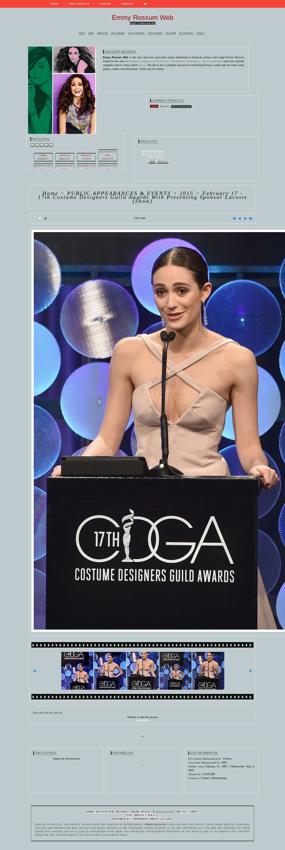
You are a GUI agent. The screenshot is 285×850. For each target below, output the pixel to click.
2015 (187, 193)
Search (200, 33)
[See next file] (245, 218)
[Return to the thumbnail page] (34, 218)
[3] (142, 720)
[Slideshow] (45, 218)
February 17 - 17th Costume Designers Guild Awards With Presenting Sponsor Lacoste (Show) (142, 197)
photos (163, 162)
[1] (137, 720)
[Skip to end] (251, 218)
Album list (102, 33)
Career (105, 4)
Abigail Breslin (65, 157)
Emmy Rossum (79, 4)
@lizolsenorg (219, 778)
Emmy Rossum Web (100, 811)
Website (127, 4)
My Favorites (186, 33)
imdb (152, 162)
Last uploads (118, 33)
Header (122, 811)
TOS (129, 815)
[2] (140, 720)
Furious (164, 106)
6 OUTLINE (208, 774)
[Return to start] (234, 218)
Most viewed (155, 33)
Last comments (136, 33)
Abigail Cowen (86, 157)
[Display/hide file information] (39, 218)
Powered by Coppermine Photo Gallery (142, 819)
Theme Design (140, 811)
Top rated (171, 33)
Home (54, 4)
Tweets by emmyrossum (66, 758)
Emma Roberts (43, 157)
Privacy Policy (146, 815)
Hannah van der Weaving (108, 155)
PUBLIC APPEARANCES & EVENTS (119, 193)
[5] (147, 720)
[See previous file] (239, 218)
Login (91, 33)
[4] (145, 720)
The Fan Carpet (187, 811)
